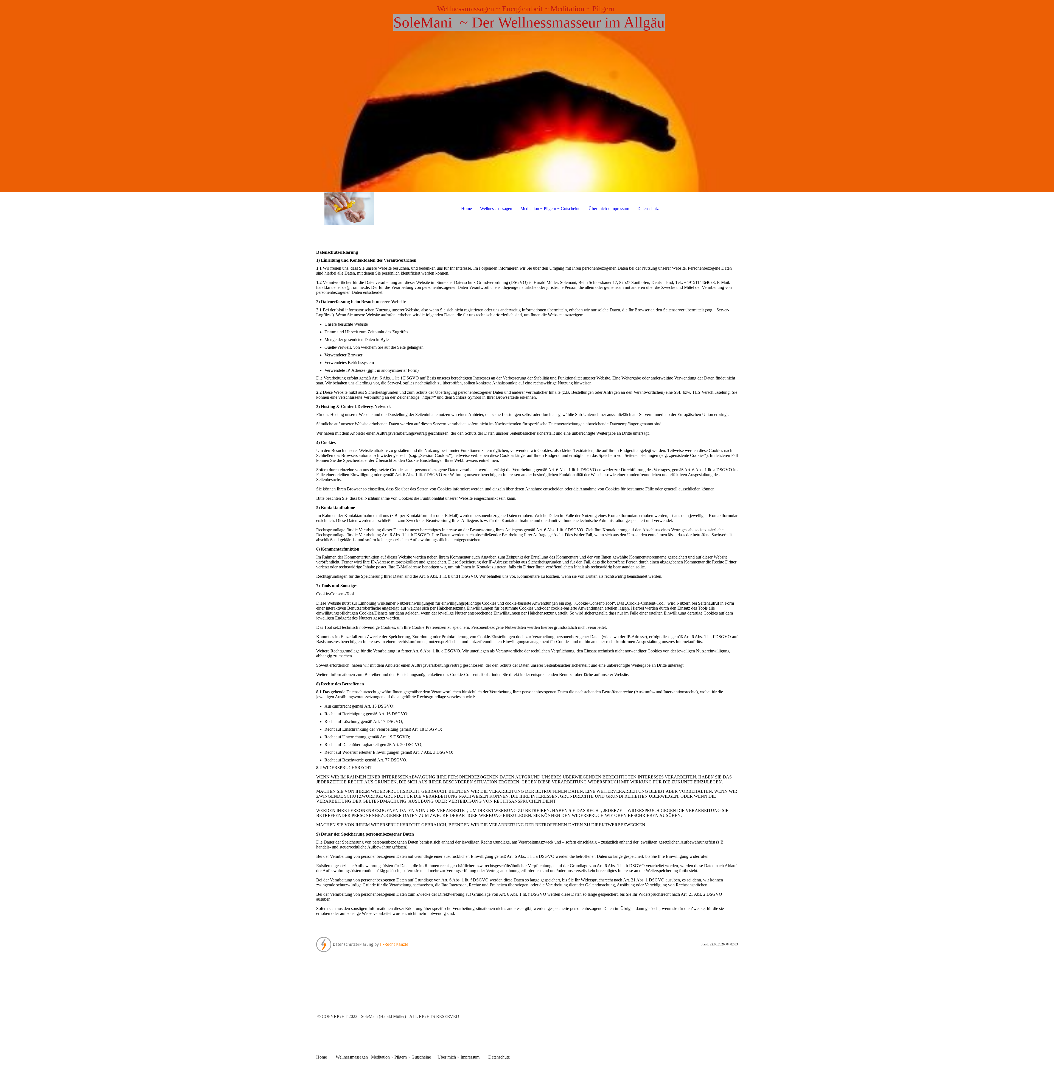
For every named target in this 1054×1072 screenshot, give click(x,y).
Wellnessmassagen (496, 208)
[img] (527, 96)
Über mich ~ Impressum (459, 1057)
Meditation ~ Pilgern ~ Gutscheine (550, 208)
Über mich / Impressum (608, 208)
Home (466, 208)
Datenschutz (648, 208)
